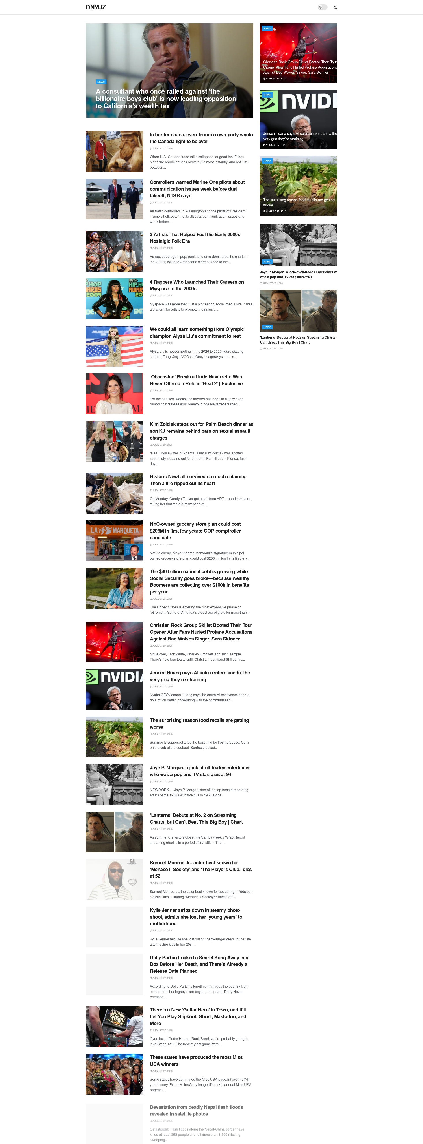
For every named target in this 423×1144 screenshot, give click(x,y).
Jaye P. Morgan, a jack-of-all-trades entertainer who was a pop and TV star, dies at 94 (200, 771)
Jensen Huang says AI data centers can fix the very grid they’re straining (200, 676)
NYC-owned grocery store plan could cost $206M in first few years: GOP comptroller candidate (195, 530)
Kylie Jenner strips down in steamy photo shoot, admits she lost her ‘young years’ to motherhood (196, 916)
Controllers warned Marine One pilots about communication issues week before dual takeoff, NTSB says (197, 188)
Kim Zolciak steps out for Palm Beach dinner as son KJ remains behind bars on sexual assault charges (201, 430)
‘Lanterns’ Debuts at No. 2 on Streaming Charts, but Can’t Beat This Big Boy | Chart (196, 818)
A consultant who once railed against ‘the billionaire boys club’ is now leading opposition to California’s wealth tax (166, 98)
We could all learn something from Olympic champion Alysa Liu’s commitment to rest (197, 332)
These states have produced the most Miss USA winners (196, 1060)
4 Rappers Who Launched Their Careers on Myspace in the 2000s (197, 285)
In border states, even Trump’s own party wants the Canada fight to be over (201, 138)
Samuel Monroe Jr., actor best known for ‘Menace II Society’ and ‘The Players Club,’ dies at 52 (201, 869)
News (101, 81)
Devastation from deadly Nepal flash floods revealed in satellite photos (196, 1108)
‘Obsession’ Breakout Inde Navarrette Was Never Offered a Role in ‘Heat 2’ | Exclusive (196, 380)
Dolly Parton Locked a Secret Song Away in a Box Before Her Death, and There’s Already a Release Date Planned (199, 964)
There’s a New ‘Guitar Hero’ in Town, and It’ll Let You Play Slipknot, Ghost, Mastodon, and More (198, 1016)
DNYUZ (96, 7)
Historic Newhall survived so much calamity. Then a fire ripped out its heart (198, 480)
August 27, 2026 (108, 114)
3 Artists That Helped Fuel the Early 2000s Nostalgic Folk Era (195, 237)
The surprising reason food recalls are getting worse (199, 723)
